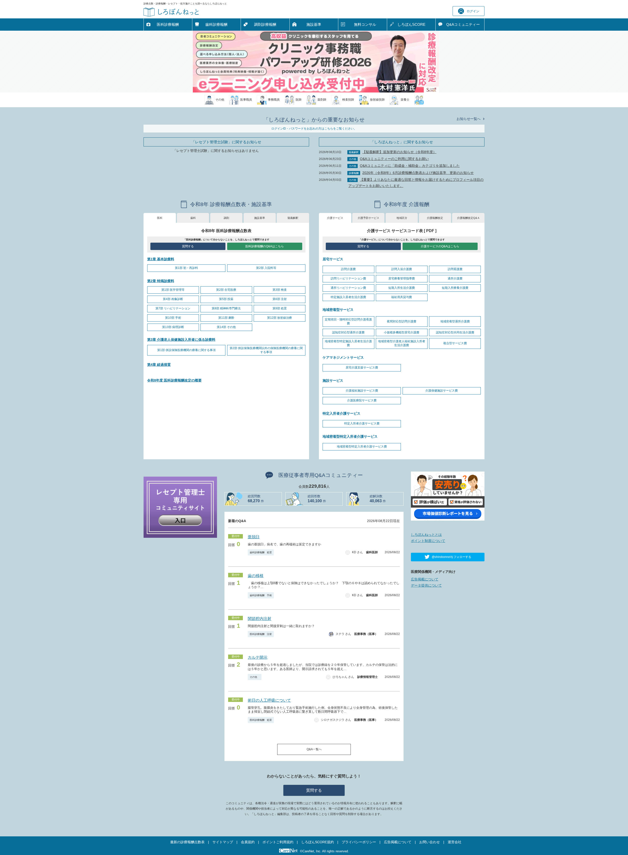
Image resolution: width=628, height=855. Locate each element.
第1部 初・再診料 (186, 268)
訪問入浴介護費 (401, 269)
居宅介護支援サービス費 (362, 367)
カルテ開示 (257, 657)
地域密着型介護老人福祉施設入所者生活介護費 (401, 343)
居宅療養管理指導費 (401, 278)
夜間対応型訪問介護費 (401, 321)
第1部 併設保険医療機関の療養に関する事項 (186, 350)
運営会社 (454, 842)
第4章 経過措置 (159, 365)
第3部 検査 (280, 289)
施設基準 (313, 24)
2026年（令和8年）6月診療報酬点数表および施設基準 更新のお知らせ (418, 173)
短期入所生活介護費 (401, 287)
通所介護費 (455, 278)
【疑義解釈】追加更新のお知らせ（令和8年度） (399, 152)
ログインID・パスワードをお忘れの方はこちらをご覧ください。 (314, 128)
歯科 (193, 217)
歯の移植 (255, 576)
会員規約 (248, 842)
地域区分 (401, 217)
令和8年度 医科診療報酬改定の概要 (174, 380)
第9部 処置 (280, 308)
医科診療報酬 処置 (261, 720)
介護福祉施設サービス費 (362, 390)
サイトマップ (222, 842)
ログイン (473, 11)
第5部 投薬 (226, 299)
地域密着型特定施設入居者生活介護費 (348, 343)
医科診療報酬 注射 (261, 634)
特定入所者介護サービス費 (361, 423)
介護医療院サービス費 (362, 400)
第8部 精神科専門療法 (226, 308)
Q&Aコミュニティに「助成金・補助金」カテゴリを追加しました (410, 166)
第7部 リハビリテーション (173, 308)
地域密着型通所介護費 (455, 321)
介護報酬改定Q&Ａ (468, 217)
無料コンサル (365, 24)
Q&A (463, 24)
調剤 (226, 217)
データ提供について (426, 585)
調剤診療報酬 (265, 24)
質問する (188, 246)
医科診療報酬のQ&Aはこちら (264, 246)
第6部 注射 (280, 299)
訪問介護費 (348, 269)
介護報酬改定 (435, 217)
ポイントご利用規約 (277, 842)
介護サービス (335, 217)
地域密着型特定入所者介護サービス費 (362, 446)
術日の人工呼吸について (269, 700)
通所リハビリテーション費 (348, 287)
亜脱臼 (254, 537)
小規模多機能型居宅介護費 (401, 332)
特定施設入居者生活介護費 (348, 297)
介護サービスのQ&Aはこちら (440, 246)
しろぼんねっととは (426, 535)
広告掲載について (424, 579)
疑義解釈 (293, 217)
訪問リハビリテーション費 (348, 278)
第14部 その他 (226, 327)
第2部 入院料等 (266, 268)
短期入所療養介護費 (455, 287)
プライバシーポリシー (359, 842)
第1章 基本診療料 (160, 259)
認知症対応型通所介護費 (348, 332)
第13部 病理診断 (173, 327)
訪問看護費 (455, 269)
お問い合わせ (429, 842)
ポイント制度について (428, 541)
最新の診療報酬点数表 (187, 842)
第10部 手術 (173, 317)
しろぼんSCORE (411, 24)
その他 (255, 677)
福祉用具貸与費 (401, 297)
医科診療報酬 (168, 24)
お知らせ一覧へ (469, 118)
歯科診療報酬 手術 (261, 595)
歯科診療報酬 (216, 24)
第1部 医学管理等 (172, 289)
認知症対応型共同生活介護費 (455, 332)
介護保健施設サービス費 (441, 390)
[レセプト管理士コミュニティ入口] (180, 507)
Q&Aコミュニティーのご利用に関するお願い (394, 159)
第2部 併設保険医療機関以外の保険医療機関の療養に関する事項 (266, 350)
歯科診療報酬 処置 (261, 552)
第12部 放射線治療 (279, 317)
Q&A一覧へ (314, 749)
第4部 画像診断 (173, 299)
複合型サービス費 (455, 343)
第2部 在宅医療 (226, 289)
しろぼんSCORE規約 (317, 842)
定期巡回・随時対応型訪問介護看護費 (348, 321)
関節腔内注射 (259, 619)
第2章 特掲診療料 (160, 281)
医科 (159, 217)
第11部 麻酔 (226, 317)
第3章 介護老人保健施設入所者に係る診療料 (181, 340)
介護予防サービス (368, 217)
